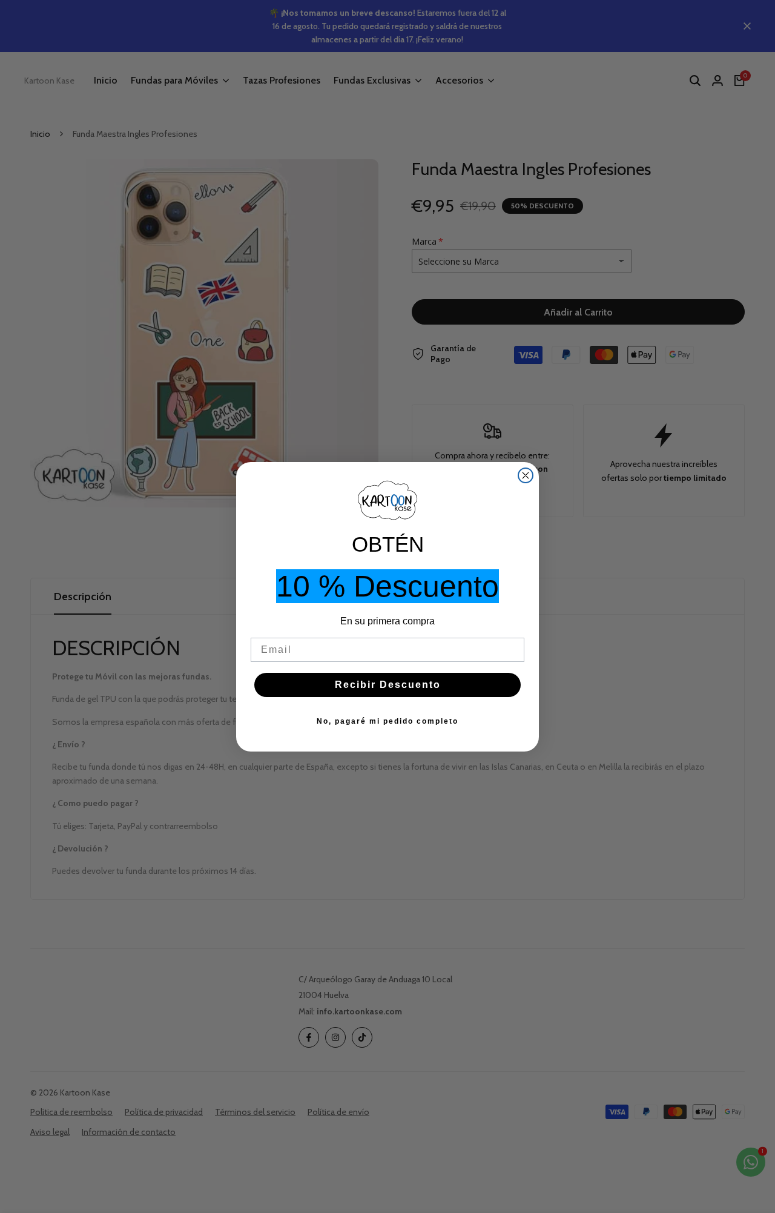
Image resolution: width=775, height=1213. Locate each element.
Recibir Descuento (388, 684)
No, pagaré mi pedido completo (387, 721)
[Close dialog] (525, 475)
